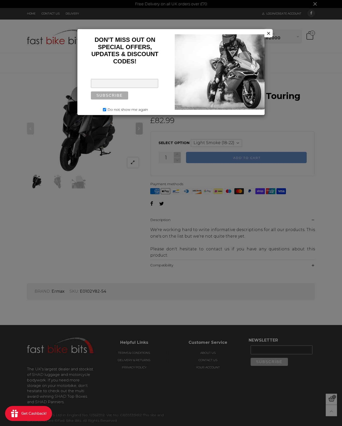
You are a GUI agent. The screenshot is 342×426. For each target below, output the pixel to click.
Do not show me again (127, 109)
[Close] (268, 33)
